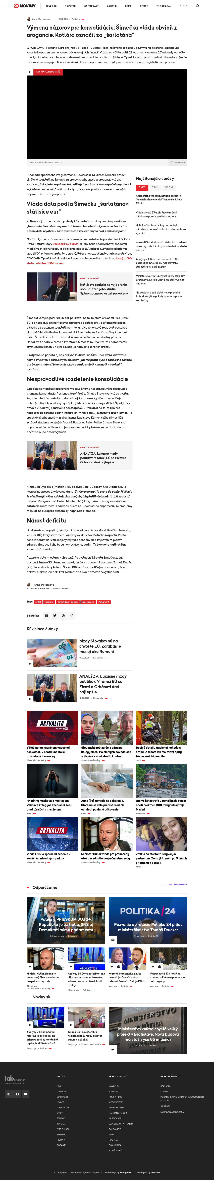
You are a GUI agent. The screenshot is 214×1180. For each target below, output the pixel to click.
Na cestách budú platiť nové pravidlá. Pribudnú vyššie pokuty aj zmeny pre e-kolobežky (159, 296)
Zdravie (112, 6)
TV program (164, 6)
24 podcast (91, 6)
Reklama (165, 1086)
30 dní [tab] (169, 187)
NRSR (38, 602)
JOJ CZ (60, 1102)
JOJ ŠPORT (62, 1097)
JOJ (59, 1086)
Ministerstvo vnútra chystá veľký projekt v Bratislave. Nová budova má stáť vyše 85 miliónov (160, 280)
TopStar (61, 1124)
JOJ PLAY (61, 1092)
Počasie (61, 1145)
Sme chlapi (63, 1129)
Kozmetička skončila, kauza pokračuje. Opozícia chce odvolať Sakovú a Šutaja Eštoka (159, 199)
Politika (113, 1140)
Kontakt (165, 1092)
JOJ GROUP (63, 1108)
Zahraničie (115, 1129)
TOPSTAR (70, 6)
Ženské (61, 1118)
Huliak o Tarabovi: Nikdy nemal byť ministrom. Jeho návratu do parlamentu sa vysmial (161, 229)
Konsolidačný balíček (68, 602)
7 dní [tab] (155, 187)
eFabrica (155, 1172)
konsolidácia (88, 602)
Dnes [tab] (142, 187)
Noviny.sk (114, 1086)
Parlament (103, 602)
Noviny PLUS (115, 1097)
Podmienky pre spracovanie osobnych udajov (182, 1099)
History (61, 1140)
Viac (182, 6)
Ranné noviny (116, 1108)
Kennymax (125, 1172)
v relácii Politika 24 (66, 244)
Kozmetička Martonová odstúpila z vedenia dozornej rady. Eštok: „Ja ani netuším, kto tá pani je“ (161, 246)
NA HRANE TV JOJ (118, 1113)
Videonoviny (116, 1102)
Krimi (128, 6)
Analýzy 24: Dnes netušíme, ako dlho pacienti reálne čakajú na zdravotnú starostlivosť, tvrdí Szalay (157, 263)
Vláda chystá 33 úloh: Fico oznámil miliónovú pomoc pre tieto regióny (156, 214)
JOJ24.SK (51, 6)
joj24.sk (113, 1092)
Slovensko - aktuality (121, 1124)
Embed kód (180, 163)
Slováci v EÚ (115, 1151)
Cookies (165, 1106)
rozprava (49, 602)
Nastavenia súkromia (172, 1112)
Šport (144, 6)
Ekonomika (115, 1145)
